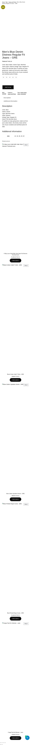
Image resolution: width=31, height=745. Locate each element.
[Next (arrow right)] (2, 744)
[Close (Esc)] (5, 742)
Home (3, 2)
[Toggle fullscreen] (2, 742)
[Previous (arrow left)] (0, 744)
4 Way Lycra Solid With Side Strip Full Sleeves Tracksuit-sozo (15, 254)
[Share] (3, 742)
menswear (23, 94)
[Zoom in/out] (0, 742)
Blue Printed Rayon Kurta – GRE (15, 613)
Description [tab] (7, 97)
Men (7, 2)
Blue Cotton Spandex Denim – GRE (15, 493)
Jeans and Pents (12, 2)
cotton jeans (23, 92)
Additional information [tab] (10, 101)
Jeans (18, 94)
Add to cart (8, 87)
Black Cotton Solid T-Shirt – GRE (15, 374)
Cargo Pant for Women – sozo (15, 732)
